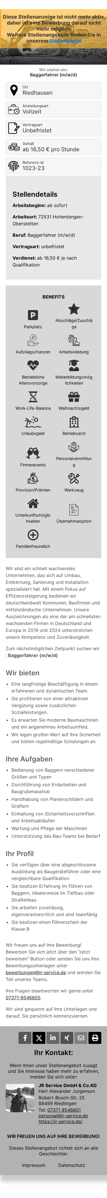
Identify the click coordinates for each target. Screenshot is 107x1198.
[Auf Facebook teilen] (25, 1038)
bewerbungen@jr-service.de (36, 972)
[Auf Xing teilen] (66, 1038)
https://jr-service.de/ (60, 1121)
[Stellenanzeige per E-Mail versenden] (80, 1038)
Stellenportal (65, 41)
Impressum (33, 1165)
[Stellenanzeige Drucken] (94, 1038)
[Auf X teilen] (39, 1038)
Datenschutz (71, 1165)
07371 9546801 (64, 1110)
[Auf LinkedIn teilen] (53, 1038)
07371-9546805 (23, 997)
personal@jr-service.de (63, 1116)
